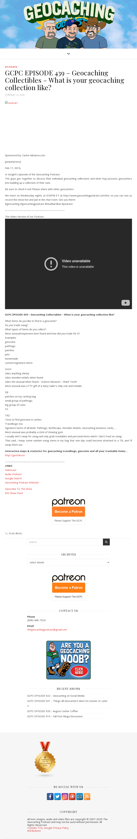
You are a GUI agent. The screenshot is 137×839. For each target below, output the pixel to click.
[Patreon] (72, 796)
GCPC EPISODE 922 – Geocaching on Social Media (55, 695)
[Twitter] (57, 796)
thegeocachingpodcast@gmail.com (47, 629)
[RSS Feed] (87, 796)
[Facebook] (50, 796)
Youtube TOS (35, 827)
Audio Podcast (13, 474)
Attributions (34, 830)
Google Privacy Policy (56, 827)
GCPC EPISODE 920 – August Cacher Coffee (52, 711)
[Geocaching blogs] (68, 760)
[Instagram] (64, 796)
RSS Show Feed (14, 493)
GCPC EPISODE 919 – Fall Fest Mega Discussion (55, 716)
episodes (11, 66)
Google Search (13, 478)
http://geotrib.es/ (15, 455)
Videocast (10, 470)
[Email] (79, 796)
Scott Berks (15, 533)
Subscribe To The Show (18, 489)
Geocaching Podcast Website (22, 482)
